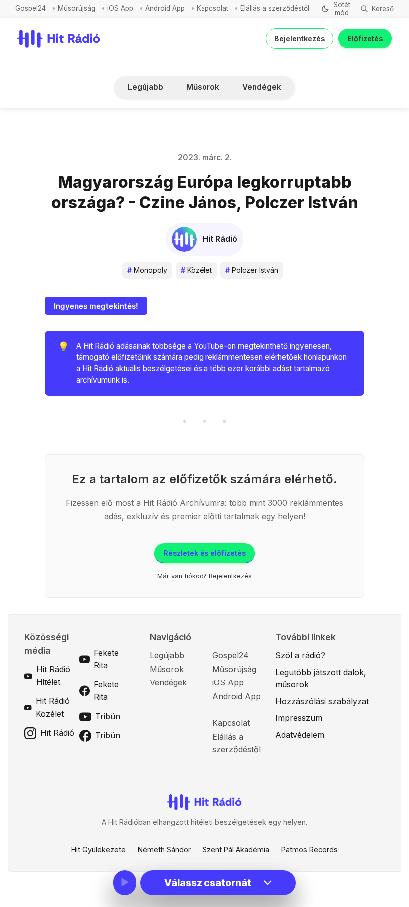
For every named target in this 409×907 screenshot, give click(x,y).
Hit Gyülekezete (98, 849)
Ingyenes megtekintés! (96, 306)
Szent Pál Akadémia (236, 849)
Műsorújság (76, 8)
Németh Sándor (164, 849)
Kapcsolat (212, 8)
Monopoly (147, 270)
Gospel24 (30, 8)
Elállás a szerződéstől (274, 8)
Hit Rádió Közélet (53, 707)
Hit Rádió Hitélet (53, 675)
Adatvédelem (299, 735)
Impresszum (298, 718)
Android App (165, 8)
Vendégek (261, 87)
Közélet (196, 270)
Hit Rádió (57, 733)
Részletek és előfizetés (204, 553)
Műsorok (202, 87)
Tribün (107, 716)
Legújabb (145, 87)
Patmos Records (309, 849)
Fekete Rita (106, 659)
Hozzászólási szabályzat (322, 701)
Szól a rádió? (300, 655)
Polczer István (251, 270)
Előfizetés (365, 38)
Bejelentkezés (299, 38)
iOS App (120, 8)
